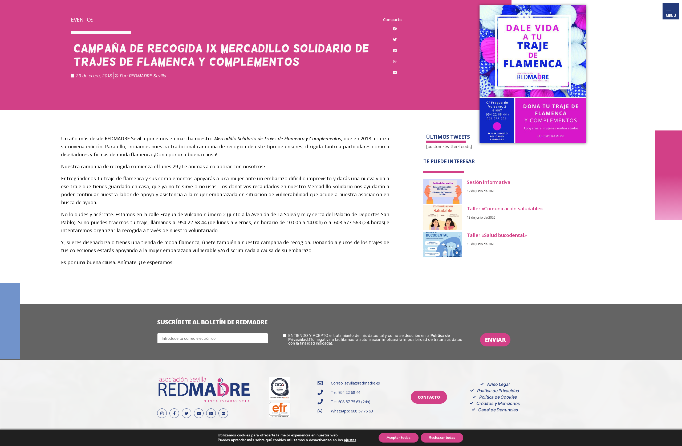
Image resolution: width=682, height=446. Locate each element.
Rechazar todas (442, 437)
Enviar (495, 339)
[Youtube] (199, 413)
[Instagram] (162, 413)
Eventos (82, 19)
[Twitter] (186, 413)
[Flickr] (223, 413)
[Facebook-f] (174, 413)
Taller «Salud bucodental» (497, 235)
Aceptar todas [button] (399, 437)
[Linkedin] (211, 413)
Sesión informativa (488, 182)
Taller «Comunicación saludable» (505, 208)
